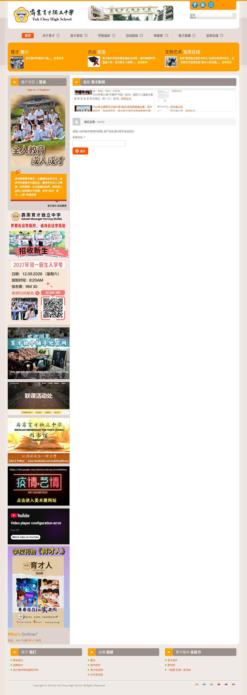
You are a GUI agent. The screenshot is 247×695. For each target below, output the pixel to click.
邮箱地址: (79, 137)
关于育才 (48, 35)
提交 (82, 151)
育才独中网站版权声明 (25, 670)
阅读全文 (108, 109)
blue (205, 686)
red (220, 686)
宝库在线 (212, 35)
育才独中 (172, 660)
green (213, 686)
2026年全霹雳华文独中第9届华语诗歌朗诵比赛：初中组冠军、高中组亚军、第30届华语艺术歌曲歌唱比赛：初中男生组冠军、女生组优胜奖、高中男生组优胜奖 (123, 97)
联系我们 (18, 660)
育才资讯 (76, 35)
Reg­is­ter (44, 89)
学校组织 (104, 35)
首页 (28, 35)
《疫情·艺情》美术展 (179, 670)
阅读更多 (59, 58)
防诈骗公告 (176, 93)
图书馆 (171, 665)
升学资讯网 (96, 674)
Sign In (31, 89)
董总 (92, 660)
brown (235, 686)
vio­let (227, 686)
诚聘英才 (18, 665)
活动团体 (132, 35)
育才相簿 (184, 35)
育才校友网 (96, 670)
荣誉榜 (158, 35)
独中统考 (95, 665)
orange (198, 686)
